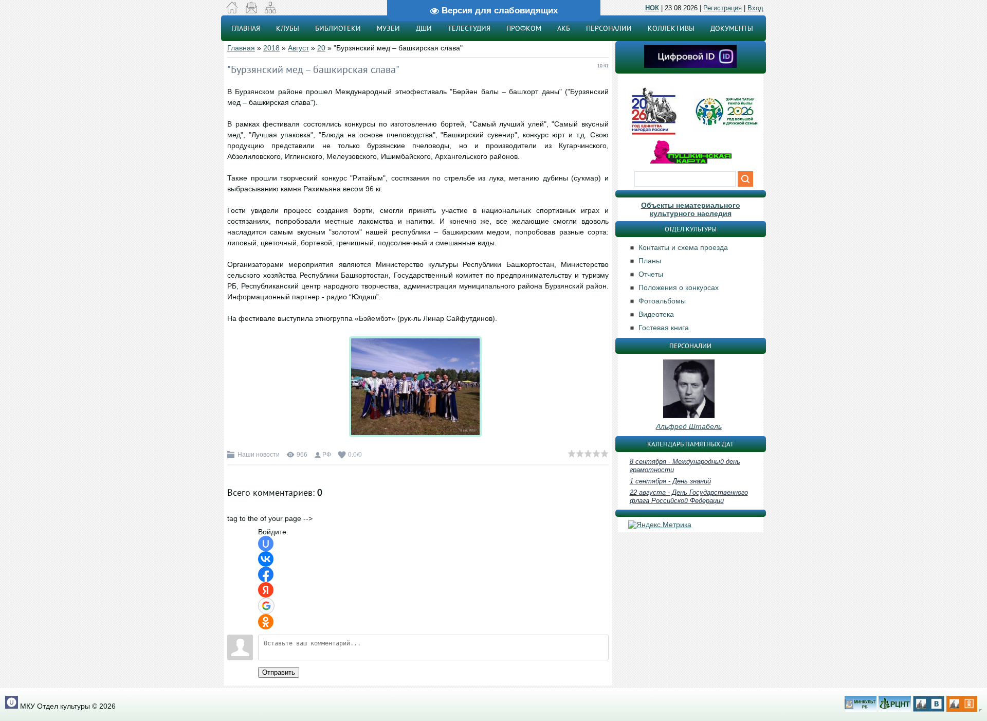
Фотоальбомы (662, 301)
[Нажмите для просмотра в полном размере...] (418, 437)
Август (298, 48)
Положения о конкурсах (678, 287)
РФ (326, 454)
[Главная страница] (232, 11)
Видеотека (656, 314)
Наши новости (258, 454)
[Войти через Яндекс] (265, 590)
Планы (649, 261)
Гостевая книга (663, 327)
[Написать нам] (251, 11)
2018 (271, 48)
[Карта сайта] (270, 11)
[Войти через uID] (265, 543)
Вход (755, 8)
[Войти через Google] (266, 606)
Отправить (278, 672)
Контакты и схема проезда (683, 247)
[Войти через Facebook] (265, 574)
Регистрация (722, 8)
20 (321, 48)
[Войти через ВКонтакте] (265, 559)
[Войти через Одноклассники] (265, 621)
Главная (241, 48)
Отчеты (650, 274)
